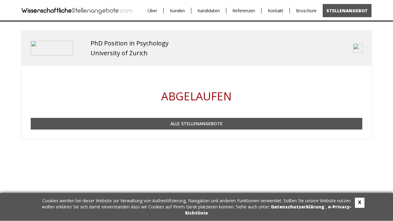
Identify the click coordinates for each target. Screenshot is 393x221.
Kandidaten (208, 11)
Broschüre (306, 11)
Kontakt (275, 11)
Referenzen (243, 11)
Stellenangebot (347, 11)
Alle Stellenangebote (196, 123)
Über (152, 11)
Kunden (177, 11)
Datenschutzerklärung (298, 207)
